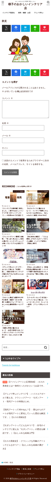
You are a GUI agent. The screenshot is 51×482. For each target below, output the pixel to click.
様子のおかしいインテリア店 (25, 6)
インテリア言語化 (8, 12)
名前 (5, 123)
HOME (5, 462)
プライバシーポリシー (26, 474)
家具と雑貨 (27, 469)
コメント (7, 98)
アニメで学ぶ (38, 12)
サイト (5, 148)
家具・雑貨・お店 (24, 12)
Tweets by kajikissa (11, 365)
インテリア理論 (14, 469)
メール (6, 135)
